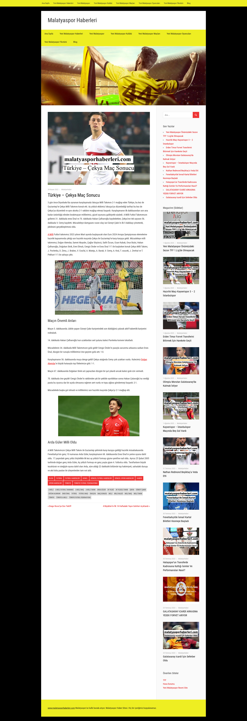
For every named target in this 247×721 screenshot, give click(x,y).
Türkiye (68, 483)
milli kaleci (118, 494)
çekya (132, 490)
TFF (164, 680)
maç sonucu (102, 494)
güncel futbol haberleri (101, 478)
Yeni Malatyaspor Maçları (125, 3)
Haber (139, 478)
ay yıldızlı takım (122, 490)
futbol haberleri (72, 478)
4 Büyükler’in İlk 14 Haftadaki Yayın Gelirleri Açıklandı (125, 506)
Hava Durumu (169, 684)
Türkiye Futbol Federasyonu (80, 497)
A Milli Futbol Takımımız (64, 490)
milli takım (138, 494)
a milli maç (80, 490)
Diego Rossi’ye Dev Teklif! (60, 506)
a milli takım (90, 490)
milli (110, 494)
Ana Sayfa (45, 3)
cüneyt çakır (141, 490)
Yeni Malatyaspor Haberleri (63, 3)
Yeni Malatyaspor (83, 3)
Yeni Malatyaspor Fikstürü (173, 3)
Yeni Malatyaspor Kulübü (103, 3)
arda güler (101, 490)
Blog (188, 3)
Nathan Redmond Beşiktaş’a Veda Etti (182, 170)
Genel (85, 478)
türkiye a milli (61, 497)
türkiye (51, 497)
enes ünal (66, 494)
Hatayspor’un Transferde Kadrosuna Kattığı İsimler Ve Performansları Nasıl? (177, 566)
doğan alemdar (54, 494)
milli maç (128, 494)
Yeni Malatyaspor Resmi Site (175, 687)
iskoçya (93, 494)
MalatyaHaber (66, 189)
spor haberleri (55, 483)
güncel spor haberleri (124, 478)
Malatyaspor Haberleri (72, 20)
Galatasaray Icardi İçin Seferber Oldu (181, 197)
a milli (51, 490)
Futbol (59, 478)
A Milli (50, 234)
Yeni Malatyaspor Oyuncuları (149, 3)
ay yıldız (111, 490)
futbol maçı (83, 494)
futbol (74, 494)
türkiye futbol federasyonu (86, 483)
